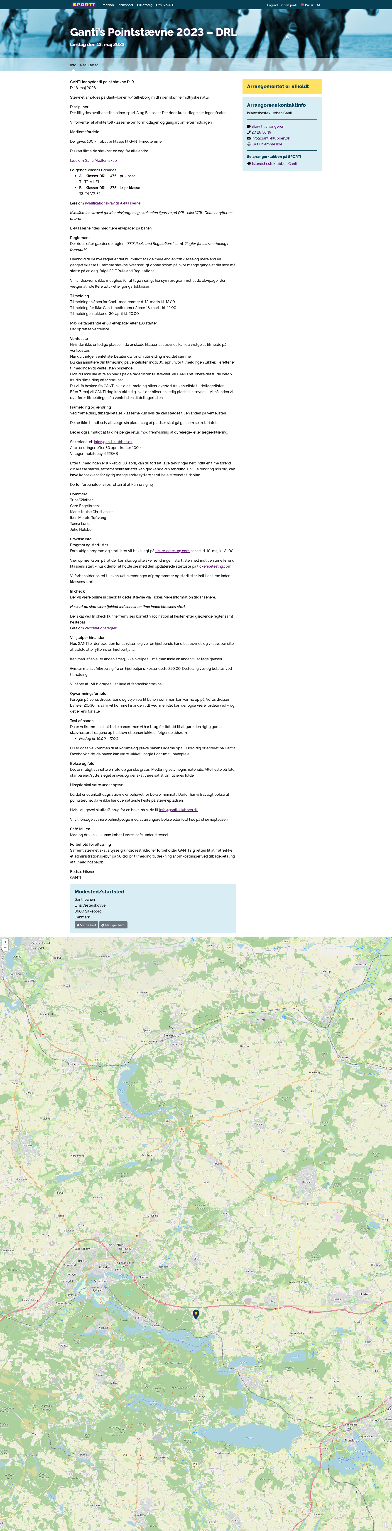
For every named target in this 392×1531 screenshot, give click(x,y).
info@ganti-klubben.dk (178, 809)
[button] (307, 5)
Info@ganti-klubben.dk (113, 441)
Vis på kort (87, 925)
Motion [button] (108, 4)
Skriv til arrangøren (268, 126)
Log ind (272, 5)
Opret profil (289, 5)
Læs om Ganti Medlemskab (93, 160)
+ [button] (5, 941)
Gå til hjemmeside (267, 143)
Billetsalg (144, 4)
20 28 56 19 (261, 132)
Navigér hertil (114, 925)
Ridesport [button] (125, 4)
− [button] (5, 947)
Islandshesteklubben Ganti (274, 163)
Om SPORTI (165, 4)
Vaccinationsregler (101, 627)
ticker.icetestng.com (172, 550)
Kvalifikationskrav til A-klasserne (112, 202)
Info (73, 64)
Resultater (89, 64)
